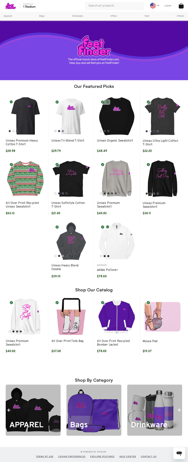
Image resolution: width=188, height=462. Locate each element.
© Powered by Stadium (93, 452)
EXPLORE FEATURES (102, 456)
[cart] (181, 6)
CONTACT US (149, 456)
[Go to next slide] (178, 410)
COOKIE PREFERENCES (72, 456)
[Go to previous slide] (9, 410)
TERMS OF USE (44, 456)
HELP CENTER (128, 456)
